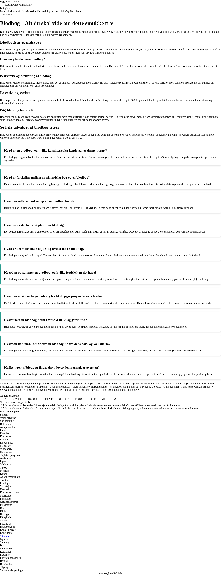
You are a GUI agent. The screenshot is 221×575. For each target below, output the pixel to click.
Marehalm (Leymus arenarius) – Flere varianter (62, 386)
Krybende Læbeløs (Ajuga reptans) (159, 386)
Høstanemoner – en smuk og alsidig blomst (114, 386)
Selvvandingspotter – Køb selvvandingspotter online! (29, 389)
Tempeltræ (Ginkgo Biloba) (196, 386)
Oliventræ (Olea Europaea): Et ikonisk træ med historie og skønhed (103, 383)
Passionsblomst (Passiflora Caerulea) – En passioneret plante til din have (99, 389)
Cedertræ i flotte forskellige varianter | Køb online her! (171, 383)
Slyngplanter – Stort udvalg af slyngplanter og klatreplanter (32, 383)
